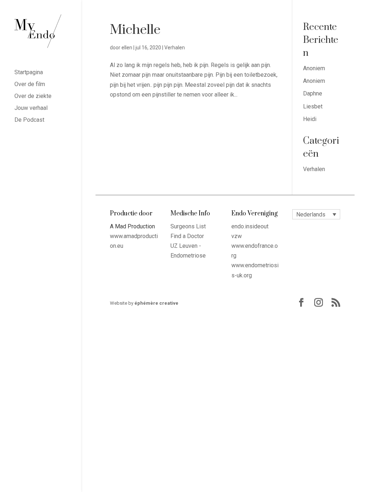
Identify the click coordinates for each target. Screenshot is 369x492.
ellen (126, 47)
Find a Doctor (187, 236)
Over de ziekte (33, 96)
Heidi (309, 119)
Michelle (135, 30)
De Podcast (29, 120)
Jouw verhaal (31, 108)
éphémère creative (156, 303)
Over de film (29, 85)
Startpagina (28, 73)
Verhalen (174, 47)
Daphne (312, 93)
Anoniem (314, 68)
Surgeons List (188, 226)
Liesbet (313, 106)
